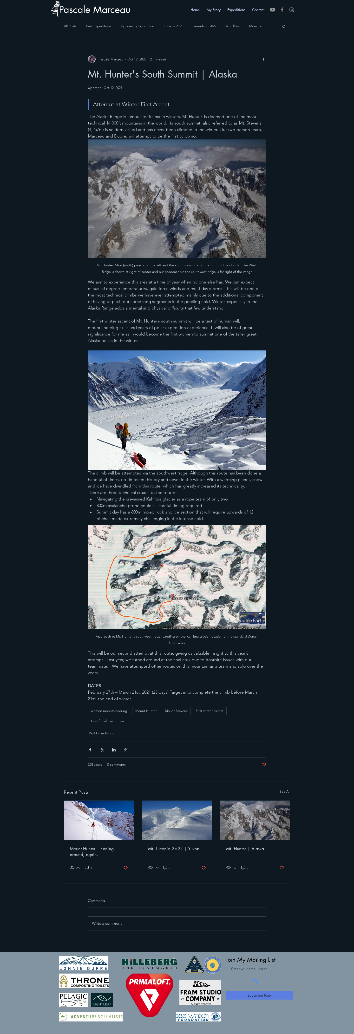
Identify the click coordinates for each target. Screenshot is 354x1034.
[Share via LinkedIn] (113, 749)
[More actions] (263, 59)
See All (285, 791)
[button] (284, 26)
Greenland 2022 (204, 26)
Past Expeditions (98, 26)
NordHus (233, 26)
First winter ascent (209, 711)
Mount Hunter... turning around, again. (92, 851)
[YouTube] (272, 10)
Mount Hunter (146, 711)
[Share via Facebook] (90, 749)
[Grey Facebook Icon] (282, 10)
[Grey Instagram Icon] (292, 10)
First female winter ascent (110, 721)
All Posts (70, 26)
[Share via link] (125, 749)
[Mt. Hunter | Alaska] (255, 820)
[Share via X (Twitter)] (102, 749)
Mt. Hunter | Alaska (245, 848)
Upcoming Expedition (137, 26)
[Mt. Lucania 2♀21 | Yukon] (177, 820)
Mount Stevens (176, 711)
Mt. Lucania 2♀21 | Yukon (173, 848)
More (253, 26)
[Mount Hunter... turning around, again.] (99, 820)
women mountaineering (109, 711)
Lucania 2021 (173, 26)
